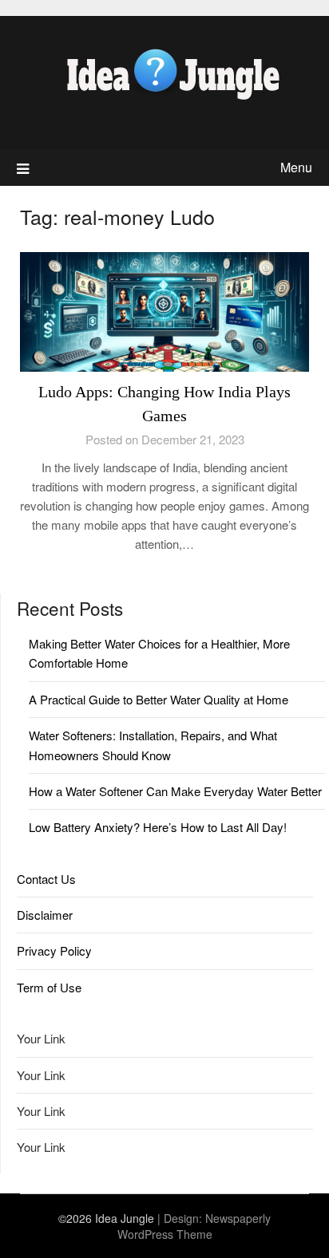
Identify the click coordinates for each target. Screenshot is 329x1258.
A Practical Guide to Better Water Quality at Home (158, 699)
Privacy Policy (54, 950)
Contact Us (46, 878)
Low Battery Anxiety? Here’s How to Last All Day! (158, 826)
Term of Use (49, 987)
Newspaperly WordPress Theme (194, 1226)
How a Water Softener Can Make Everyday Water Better (175, 791)
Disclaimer (45, 914)
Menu (296, 167)
